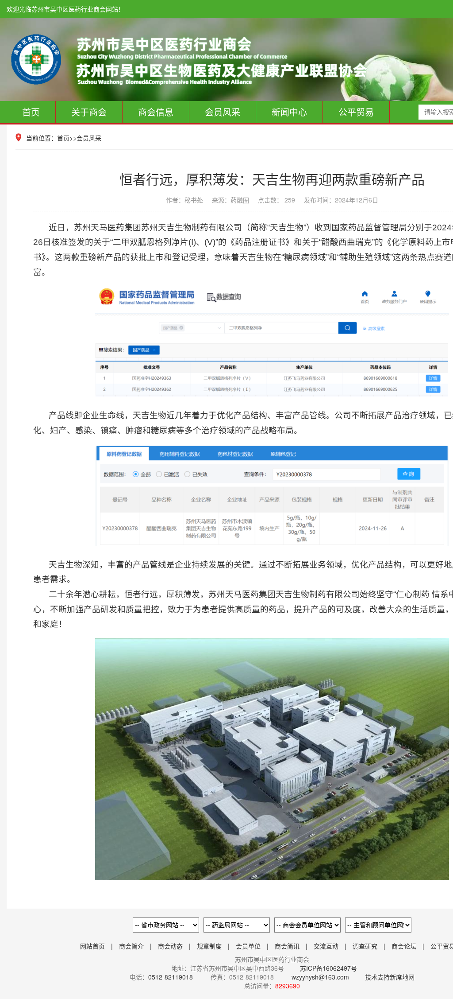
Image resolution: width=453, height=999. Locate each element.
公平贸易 (356, 111)
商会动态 (170, 945)
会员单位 (248, 945)
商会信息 (155, 111)
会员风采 (222, 111)
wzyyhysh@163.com (320, 976)
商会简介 (131, 945)
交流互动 (326, 945)
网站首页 (92, 945)
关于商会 (89, 111)
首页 (31, 111)
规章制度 (209, 945)
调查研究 (365, 945)
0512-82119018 (170, 976)
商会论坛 (404, 945)
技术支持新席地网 (390, 976)
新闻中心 (289, 111)
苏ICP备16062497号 (327, 968)
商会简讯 (287, 945)
